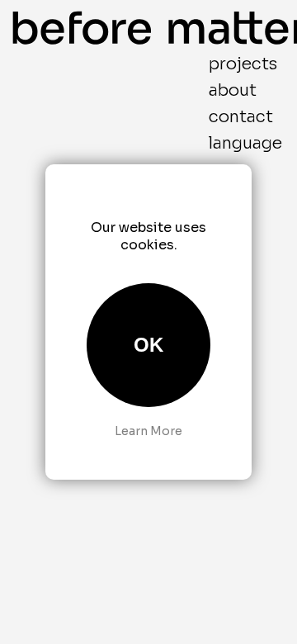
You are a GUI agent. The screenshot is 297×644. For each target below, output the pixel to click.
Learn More (148, 431)
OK (148, 345)
